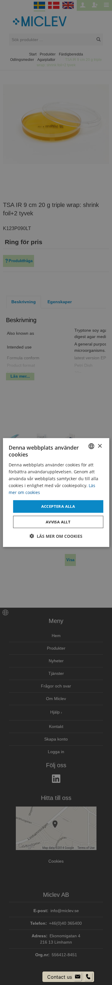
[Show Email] (78, 977)
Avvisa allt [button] (58, 521)
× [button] (99, 446)
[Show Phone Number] (88, 977)
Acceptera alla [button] (58, 506)
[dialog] (56, 492)
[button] (56, 535)
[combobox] (91, 446)
